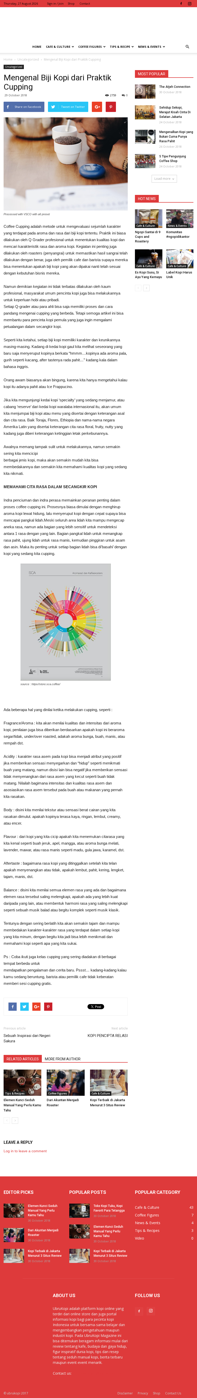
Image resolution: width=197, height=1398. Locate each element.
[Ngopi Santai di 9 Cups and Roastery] (148, 218)
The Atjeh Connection (174, 87)
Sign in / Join (55, 3)
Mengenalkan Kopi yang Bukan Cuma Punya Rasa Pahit (176, 136)
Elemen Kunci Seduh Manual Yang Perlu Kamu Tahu (22, 1105)
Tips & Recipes (15, 1093)
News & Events (149, 47)
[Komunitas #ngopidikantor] (180, 218)
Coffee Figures (90, 47)
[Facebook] (181, 3)
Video (139, 1238)
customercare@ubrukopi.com (97, 1373)
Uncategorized (13, 67)
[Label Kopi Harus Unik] (180, 258)
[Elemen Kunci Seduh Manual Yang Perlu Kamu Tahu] (22, 1082)
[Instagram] (189, 3)
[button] (187, 47)
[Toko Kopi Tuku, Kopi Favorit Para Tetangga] (79, 1211)
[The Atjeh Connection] (145, 91)
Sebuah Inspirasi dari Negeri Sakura (27, 1038)
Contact (85, 3)
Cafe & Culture (58, 47)
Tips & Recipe (120, 47)
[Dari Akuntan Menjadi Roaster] (65, 1082)
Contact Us (173, 1393)
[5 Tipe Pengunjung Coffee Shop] (145, 161)
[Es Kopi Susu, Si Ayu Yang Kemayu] (148, 258)
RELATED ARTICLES (23, 1059)
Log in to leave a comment (25, 1151)
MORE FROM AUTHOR (63, 1059)
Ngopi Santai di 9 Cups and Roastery (147, 236)
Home (36, 47)
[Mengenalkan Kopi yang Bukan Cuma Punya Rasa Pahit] (145, 137)
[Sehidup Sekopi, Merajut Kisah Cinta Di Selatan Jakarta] (145, 112)
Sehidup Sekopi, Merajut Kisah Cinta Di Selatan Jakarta (175, 112)
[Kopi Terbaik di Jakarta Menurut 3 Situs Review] (109, 1082)
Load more (162, 178)
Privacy (143, 1393)
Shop (71, 3)
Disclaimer (125, 1393)
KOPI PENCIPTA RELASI (108, 1035)
